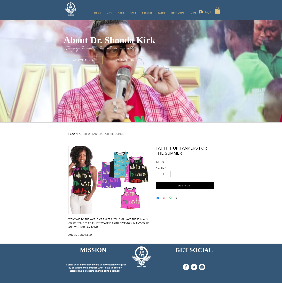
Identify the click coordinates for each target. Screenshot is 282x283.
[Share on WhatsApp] (170, 198)
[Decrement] (158, 174)
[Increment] (168, 174)
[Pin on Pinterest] (164, 198)
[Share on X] (176, 198)
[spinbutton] (163, 174)
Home (71, 133)
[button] (217, 10)
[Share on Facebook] (158, 198)
